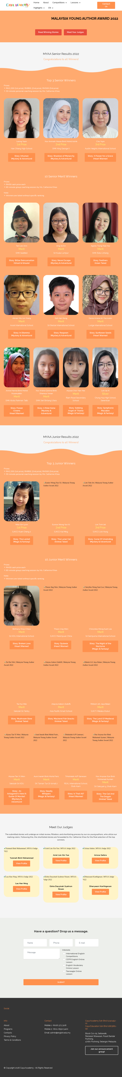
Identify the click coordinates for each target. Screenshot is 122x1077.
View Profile (21, 863)
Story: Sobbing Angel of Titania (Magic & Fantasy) (76, 410)
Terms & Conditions (12, 1040)
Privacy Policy (10, 1036)
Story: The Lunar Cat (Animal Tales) (61, 540)
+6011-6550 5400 (60, 1029)
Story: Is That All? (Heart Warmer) (76, 795)
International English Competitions (75, 955)
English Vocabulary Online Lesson (74, 966)
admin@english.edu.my (60, 1033)
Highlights (37, 8)
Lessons (74, 2)
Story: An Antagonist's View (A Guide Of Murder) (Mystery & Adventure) (16, 796)
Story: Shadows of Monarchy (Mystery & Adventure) (61, 157)
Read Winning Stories (48, 32)
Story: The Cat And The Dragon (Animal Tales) (105, 796)
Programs (8, 1029)
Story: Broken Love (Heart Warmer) (21, 644)
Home (36, 2)
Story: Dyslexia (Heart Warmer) (61, 644)
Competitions (58, 2)
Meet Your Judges (75, 32)
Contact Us (106, 5)
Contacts (8, 1033)
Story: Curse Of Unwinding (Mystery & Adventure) (100, 540)
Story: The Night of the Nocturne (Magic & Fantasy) (100, 646)
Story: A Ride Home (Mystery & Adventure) (46, 411)
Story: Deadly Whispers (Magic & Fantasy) (46, 794)
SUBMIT (61, 982)
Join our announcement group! (102, 1050)
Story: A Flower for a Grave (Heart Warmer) (100, 157)
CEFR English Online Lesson (75, 961)
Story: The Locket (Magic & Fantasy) (21, 540)
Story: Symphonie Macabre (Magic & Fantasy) (105, 410)
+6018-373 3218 (59, 1025)
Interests (66, 950)
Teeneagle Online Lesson (74, 972)
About (46, 2)
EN (49, 8)
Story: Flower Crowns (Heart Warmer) (17, 411)
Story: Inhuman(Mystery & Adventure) (21, 157)
